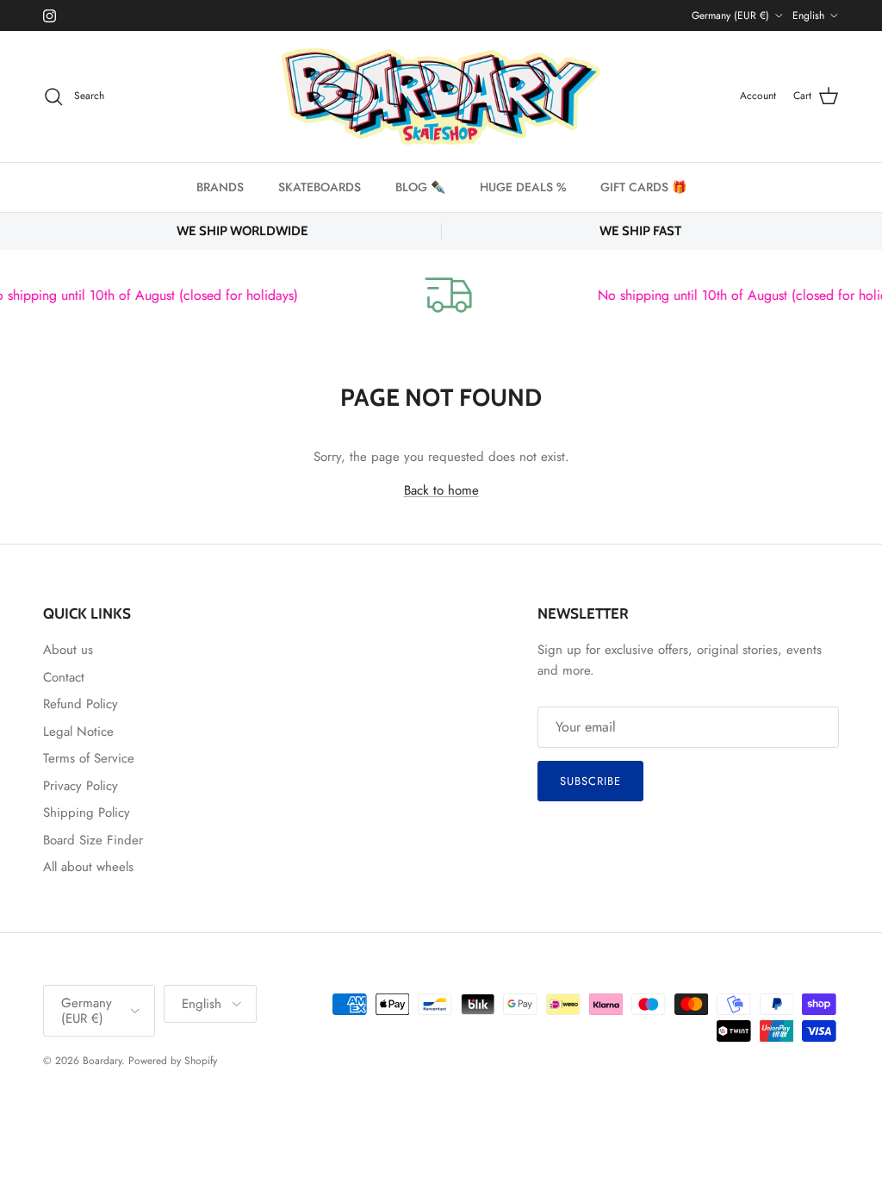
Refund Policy (80, 703)
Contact (63, 677)
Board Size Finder (93, 840)
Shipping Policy (86, 812)
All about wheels (88, 866)
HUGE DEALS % (523, 187)
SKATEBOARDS (319, 187)
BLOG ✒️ (420, 187)
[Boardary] (441, 96)
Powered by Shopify (172, 1060)
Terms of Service (88, 758)
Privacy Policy (80, 785)
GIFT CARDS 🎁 (643, 187)
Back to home (441, 490)
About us (68, 649)
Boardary (102, 1060)
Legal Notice (78, 731)
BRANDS (220, 187)
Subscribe (590, 781)
